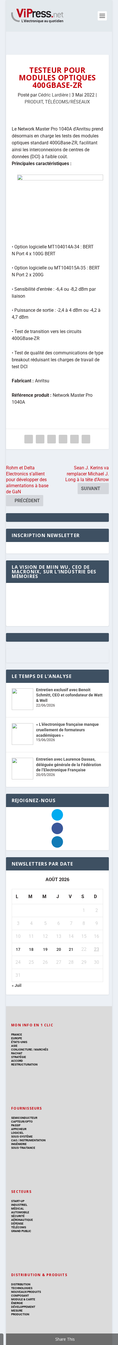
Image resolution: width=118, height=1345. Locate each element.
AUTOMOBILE (20, 1212)
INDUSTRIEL (19, 1204)
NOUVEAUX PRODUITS (26, 1291)
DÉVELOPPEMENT (23, 1306)
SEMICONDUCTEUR (24, 1117)
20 (58, 949)
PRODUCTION (20, 1314)
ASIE (14, 1045)
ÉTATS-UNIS (19, 1042)
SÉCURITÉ (18, 1216)
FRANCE (16, 1034)
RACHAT (16, 1053)
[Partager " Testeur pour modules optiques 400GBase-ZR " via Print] (86, 439)
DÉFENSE (17, 1223)
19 (45, 949)
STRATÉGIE (18, 1057)
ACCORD (17, 1060)
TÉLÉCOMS (18, 1227)
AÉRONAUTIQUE (22, 1219)
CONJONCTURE (21, 1049)
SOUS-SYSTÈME (22, 1136)
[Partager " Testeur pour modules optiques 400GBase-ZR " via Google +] (51, 439)
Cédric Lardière (53, 95)
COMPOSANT (20, 1295)
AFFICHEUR (18, 1129)
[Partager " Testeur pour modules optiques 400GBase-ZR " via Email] (74, 439)
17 (18, 949)
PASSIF (15, 1125)
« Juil (16, 985)
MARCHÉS (41, 1049)
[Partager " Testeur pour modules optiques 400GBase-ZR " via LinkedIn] (63, 439)
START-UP (17, 1201)
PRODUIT (34, 102)
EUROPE (16, 1038)
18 (31, 949)
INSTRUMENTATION (32, 1140)
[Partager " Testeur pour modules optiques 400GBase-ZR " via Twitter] (40, 439)
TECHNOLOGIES (21, 1288)
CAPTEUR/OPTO (22, 1121)
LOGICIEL (17, 1132)
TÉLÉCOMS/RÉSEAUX (67, 102)
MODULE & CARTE (23, 1299)
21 (71, 949)
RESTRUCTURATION (24, 1064)
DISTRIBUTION (20, 1284)
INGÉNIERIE (19, 1144)
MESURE (17, 1310)
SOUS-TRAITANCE (23, 1147)
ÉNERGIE (17, 1303)
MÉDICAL (17, 1208)
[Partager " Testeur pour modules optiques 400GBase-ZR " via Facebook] (28, 439)
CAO (14, 1140)
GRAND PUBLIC (21, 1231)
